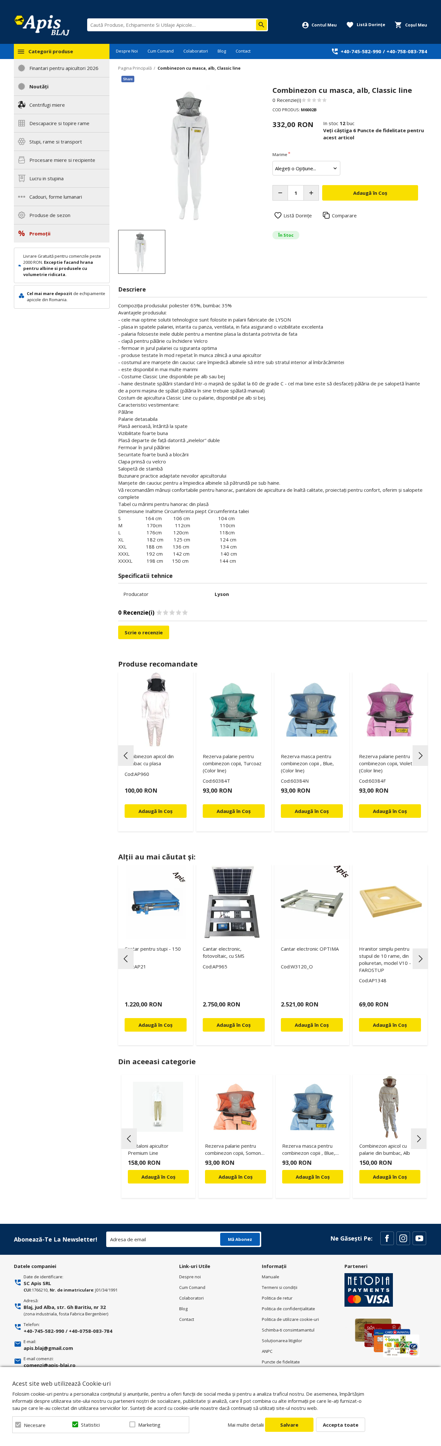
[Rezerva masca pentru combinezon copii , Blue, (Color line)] (311, 709)
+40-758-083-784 (406, 51)
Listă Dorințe (297, 215)
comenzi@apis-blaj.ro (50, 1365)
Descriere (132, 289)
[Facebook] (387, 1238)
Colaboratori (195, 51)
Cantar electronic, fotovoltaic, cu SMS (223, 952)
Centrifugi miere (47, 105)
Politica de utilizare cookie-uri (290, 1319)
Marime (279, 154)
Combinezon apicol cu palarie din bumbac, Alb (384, 1149)
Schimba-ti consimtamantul (288, 1330)
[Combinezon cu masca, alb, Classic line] (141, 251)
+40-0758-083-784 (90, 1331)
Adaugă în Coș (158, 1177)
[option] (188, 155)
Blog (222, 51)
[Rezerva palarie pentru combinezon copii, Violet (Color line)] (390, 709)
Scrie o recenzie (144, 632)
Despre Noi (127, 51)
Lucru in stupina (46, 178)
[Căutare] (261, 24)
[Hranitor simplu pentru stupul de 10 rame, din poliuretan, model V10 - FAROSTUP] (390, 902)
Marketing (149, 1424)
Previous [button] (126, 755)
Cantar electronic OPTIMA (310, 949)
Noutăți (38, 86)
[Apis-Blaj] (41, 25)
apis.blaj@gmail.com (48, 1348)
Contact (243, 51)
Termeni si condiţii (279, 1287)
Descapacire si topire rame (59, 123)
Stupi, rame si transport (55, 141)
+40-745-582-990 (361, 51)
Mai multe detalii (246, 1424)
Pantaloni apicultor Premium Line (148, 1149)
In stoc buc (338, 123)
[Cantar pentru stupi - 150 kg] (155, 902)
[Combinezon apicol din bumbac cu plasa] (155, 709)
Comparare (344, 215)
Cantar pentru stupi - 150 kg (153, 952)
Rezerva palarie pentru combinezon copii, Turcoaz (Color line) (232, 763)
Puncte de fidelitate (281, 1362)
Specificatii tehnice (145, 575)
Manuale (270, 1277)
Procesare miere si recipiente (62, 160)
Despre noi (190, 1277)
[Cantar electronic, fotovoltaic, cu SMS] (233, 902)
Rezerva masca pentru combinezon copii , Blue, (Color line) (307, 763)
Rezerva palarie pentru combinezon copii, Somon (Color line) (233, 1150)
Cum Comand (161, 51)
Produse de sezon (49, 215)
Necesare (35, 1425)
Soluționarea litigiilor (282, 1340)
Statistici (90, 1424)
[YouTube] (419, 1238)
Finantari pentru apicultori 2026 (63, 68)
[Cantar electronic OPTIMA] (311, 902)
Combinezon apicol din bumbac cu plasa (149, 760)
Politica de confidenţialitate (288, 1309)
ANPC (267, 1351)
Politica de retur (277, 1298)
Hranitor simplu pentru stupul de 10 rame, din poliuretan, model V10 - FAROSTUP (385, 959)
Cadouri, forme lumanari (55, 196)
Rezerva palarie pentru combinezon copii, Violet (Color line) (385, 763)
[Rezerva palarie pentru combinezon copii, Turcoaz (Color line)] (233, 709)
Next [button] (420, 755)
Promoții (39, 233)
